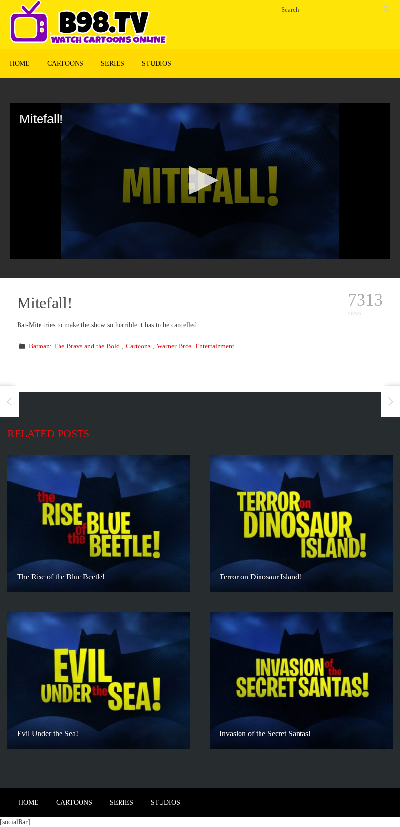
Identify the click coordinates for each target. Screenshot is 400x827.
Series (112, 63)
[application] (200, 181)
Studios (156, 63)
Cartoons (65, 63)
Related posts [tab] (48, 433)
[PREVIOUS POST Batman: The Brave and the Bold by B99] (9, 401)
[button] (200, 180)
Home (20, 63)
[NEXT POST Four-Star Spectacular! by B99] (390, 401)
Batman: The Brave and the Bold (74, 346)
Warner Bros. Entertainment (195, 346)
